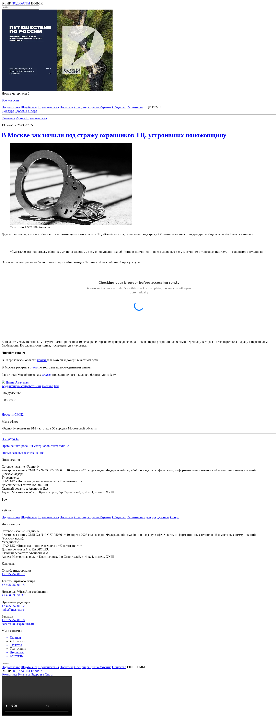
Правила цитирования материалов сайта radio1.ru (36, 446)
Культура (8, 111)
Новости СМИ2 (13, 414)
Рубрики (19, 118)
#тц (56, 386)
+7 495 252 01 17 (13, 574)
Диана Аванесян (17, 382)
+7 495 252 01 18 (13, 620)
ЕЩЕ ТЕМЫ (152, 107)
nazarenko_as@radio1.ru (18, 623)
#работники (32, 386)
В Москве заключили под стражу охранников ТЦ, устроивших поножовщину (114, 135)
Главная (7, 118)
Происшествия (48, 107)
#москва (47, 386)
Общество (119, 107)
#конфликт (16, 386)
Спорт (32, 111)
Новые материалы (15, 93)
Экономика (135, 107)
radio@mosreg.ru (13, 609)
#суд (5, 386)
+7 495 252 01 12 (13, 606)
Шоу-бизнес (29, 107)
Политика (66, 107)
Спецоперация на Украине (92, 107)
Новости (19, 641)
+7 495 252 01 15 (13, 584)
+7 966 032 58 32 (13, 595)
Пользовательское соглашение (23, 452)
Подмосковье (11, 107)
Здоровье (21, 111)
